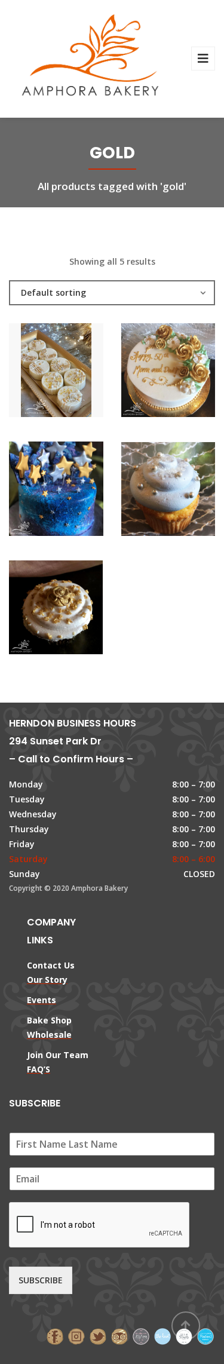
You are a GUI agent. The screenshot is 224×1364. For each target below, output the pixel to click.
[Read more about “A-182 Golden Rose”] (188, 373)
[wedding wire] (205, 1335)
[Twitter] (98, 1335)
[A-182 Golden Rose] (147, 373)
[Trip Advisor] (119, 1335)
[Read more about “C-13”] (76, 491)
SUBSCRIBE (41, 1280)
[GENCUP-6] (147, 491)
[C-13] (36, 491)
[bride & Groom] (141, 1335)
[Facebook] (55, 1335)
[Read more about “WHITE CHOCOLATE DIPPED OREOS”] (76, 373)
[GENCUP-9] (36, 610)
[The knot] (162, 1335)
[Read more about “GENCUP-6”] (188, 491)
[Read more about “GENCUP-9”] (76, 610)
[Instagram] (76, 1335)
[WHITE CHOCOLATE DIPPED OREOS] (36, 373)
